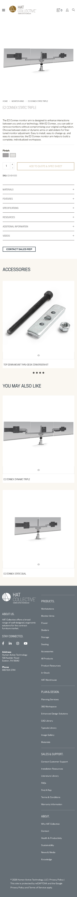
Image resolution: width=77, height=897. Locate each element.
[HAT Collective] (22, 10)
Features (8, 198)
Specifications (10, 208)
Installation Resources (52, 768)
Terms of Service (37, 887)
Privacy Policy (56, 879)
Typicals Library (48, 728)
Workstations (47, 608)
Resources (9, 217)
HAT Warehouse (49, 680)
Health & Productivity (51, 838)
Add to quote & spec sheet (45, 166)
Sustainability (47, 845)
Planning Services (50, 699)
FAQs (43, 783)
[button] (34, 373)
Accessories (47, 651)
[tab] (38, 189)
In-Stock (45, 672)
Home (5, 101)
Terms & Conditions (50, 797)
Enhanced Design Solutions (54, 713)
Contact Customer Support (54, 761)
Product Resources (51, 665)
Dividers (45, 630)
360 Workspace (49, 706)
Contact (45, 831)
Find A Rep (46, 790)
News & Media (48, 852)
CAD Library (47, 720)
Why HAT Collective (50, 824)
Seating (45, 644)
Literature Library (50, 776)
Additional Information (15, 226)
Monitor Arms (18, 101)
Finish (6, 150)
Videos (6, 235)
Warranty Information (51, 804)
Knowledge (46, 859)
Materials (8, 189)
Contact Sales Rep (19, 249)
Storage (45, 637)
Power (44, 623)
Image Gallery (47, 735)
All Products (47, 658)
